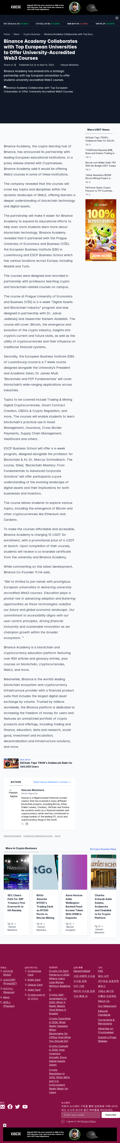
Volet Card (34, 989)
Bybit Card (34, 979)
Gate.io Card (35, 984)
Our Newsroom (107, 1006)
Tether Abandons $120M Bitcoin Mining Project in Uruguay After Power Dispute (98, 177)
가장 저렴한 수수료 (84, 976)
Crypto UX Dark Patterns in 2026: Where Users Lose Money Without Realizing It (59, 980)
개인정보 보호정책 (108, 981)
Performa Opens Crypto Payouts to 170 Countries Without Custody (98, 189)
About (57, 836)
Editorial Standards (12, 836)
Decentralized (81, 971)
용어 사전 (103, 976)
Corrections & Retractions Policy (38, 836)
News (16, 34)
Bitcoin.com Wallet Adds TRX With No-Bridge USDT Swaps (100, 164)
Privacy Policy (88, 1121)
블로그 (101, 986)
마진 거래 (78, 986)
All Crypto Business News (103, 849)
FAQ (100, 971)
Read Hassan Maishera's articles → (52, 782)
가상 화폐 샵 (80, 996)
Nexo (6, 997)
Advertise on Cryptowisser (106, 1030)
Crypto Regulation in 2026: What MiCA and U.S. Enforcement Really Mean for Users (59, 1081)
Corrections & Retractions (106, 1021)
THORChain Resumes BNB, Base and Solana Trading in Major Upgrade (99, 152)
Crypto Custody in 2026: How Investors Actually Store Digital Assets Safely (58, 1055)
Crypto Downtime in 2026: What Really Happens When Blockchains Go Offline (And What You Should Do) (60, 1030)
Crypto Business (31, 34)
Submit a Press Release (107, 1039)
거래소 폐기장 (106, 991)
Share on (8, 64)
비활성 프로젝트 (107, 996)
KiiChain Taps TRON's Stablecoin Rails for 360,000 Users (100, 139)
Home (7, 34)
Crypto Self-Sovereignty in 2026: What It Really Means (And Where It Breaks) (57, 1004)
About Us (104, 1001)
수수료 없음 (80, 981)
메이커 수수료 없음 (84, 991)
